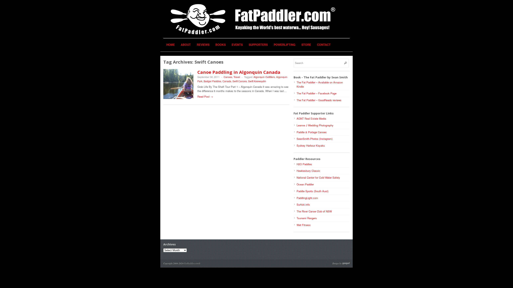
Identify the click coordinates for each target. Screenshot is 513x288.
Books (220, 45)
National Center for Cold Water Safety (318, 177)
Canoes (228, 77)
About (186, 45)
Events (237, 45)
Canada (226, 81)
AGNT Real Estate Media (311, 118)
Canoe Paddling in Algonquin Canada (238, 72)
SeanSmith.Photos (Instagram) (314, 139)
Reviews (203, 45)
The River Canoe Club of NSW (314, 211)
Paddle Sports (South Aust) (312, 191)
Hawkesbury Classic (308, 171)
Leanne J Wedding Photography (315, 125)
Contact (324, 45)
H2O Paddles (304, 164)
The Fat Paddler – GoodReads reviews (319, 100)
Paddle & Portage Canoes (312, 132)
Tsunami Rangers (307, 218)
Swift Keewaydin (257, 81)
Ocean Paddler (305, 184)
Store (306, 45)
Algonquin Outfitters (264, 77)
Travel (236, 77)
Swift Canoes (239, 81)
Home (170, 45)
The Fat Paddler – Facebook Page (316, 93)
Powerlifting (284, 45)
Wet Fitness (304, 225)
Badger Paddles (212, 81)
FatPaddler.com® (192, 263)
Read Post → (205, 96)
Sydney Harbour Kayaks (311, 145)
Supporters (258, 45)
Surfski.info (303, 204)
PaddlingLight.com (307, 198)
